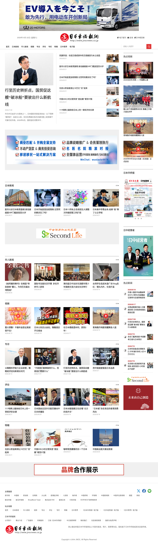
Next (151, 199)
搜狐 (130, 495)
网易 (138, 495)
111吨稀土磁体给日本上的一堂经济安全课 (76, 109)
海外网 (74, 495)
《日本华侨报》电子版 (90, 510)
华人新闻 (24, 46)
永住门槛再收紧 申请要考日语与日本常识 (137, 337)
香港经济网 (55, 495)
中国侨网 (84, 495)
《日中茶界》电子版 (130, 510)
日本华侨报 (129, 172)
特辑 (56, 46)
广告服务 (29, 520)
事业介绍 (19, 520)
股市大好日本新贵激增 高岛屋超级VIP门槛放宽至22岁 (81, 66)
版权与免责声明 (111, 520)
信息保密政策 (96, 520)
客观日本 (62, 500)
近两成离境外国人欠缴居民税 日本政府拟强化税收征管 (137, 310)
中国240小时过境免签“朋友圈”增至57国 (75, 99)
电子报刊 (122, 37)
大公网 (43, 495)
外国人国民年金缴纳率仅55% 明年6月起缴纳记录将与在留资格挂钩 (136, 295)
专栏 (50, 46)
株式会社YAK (50, 500)
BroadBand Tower (34, 500)
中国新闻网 (105, 495)
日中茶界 (63, 46)
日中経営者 (140, 37)
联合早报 (8, 500)
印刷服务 (40, 520)
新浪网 (25, 495)
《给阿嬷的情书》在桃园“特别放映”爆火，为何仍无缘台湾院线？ (17, 286)
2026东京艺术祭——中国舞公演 (135, 80)
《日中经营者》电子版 (111, 510)
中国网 (16, 495)
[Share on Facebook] (145, 492)
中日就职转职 (71, 520)
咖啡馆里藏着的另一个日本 (75, 449)
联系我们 (84, 520)
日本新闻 (15, 46)
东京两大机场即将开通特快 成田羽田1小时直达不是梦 (136, 366)
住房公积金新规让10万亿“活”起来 (73, 88)
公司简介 (8, 520)
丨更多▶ (117, 185)
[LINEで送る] (150, 492)
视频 (32, 46)
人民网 (65, 495)
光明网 (34, 495)
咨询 (131, 37)
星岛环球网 (20, 500)
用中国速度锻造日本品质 (103, 367)
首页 (7, 46)
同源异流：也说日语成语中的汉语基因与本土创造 (79, 55)
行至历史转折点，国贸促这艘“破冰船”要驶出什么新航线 (28, 97)
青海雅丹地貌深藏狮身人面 (104, 327)
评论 (44, 46)
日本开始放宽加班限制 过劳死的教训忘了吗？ (78, 77)
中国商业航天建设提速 (102, 449)
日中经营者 (129, 230)
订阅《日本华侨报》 (55, 520)
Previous (125, 199)
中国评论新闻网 (119, 495)
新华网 (7, 495)
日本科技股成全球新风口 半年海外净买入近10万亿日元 (137, 351)
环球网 (94, 495)
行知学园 (73, 500)
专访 (38, 46)
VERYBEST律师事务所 (88, 500)
